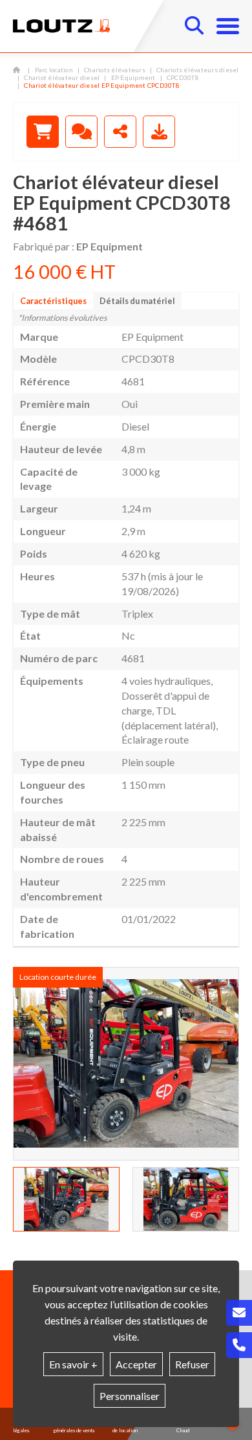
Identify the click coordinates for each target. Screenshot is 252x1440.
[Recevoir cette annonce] (159, 132)
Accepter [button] (136, 1364)
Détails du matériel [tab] (137, 301)
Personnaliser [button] (130, 1396)
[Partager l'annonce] (120, 132)
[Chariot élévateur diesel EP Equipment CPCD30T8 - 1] (126, 1064)
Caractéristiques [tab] (53, 301)
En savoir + (73, 1364)
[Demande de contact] (81, 132)
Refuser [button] (192, 1364)
